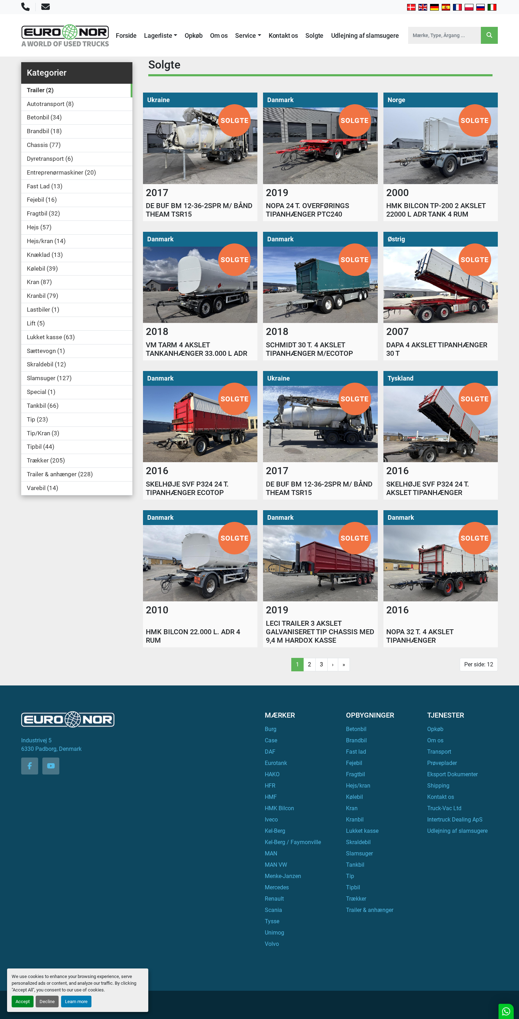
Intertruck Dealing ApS (455, 819)
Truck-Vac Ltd (444, 808)
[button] (160, 35)
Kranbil (355, 819)
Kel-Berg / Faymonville (293, 842)
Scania (273, 910)
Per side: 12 (478, 664)
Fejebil (354, 763)
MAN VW (276, 864)
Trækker (356, 898)
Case (271, 740)
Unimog (274, 932)
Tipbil (353, 887)
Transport (439, 751)
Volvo (272, 944)
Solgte (314, 35)
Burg (270, 729)
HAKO (272, 774)
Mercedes (277, 887)
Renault (274, 898)
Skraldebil (358, 842)
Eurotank (276, 763)
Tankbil (355, 864)
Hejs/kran (358, 785)
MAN (271, 853)
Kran (352, 808)
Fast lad (356, 751)
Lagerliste (158, 35)
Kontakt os (283, 35)
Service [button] (245, 35)
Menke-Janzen (283, 876)
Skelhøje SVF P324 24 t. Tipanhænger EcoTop (187, 488)
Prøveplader (442, 763)
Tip (350, 876)
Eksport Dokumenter (452, 774)
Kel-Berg (275, 830)
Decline (47, 1001)
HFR (270, 785)
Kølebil (354, 797)
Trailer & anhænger (369, 910)
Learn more (76, 1001)
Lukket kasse (362, 830)
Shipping (438, 785)
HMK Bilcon (279, 808)
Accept (23, 1001)
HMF (271, 797)
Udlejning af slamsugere (365, 35)
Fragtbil (355, 774)
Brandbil (356, 740)
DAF (270, 751)
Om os (219, 35)
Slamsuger (359, 853)
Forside (126, 35)
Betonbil (356, 729)
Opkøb (193, 35)
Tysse (272, 921)
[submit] (489, 35)
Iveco (271, 819)
